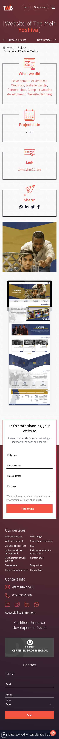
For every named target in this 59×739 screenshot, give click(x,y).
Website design (36, 85)
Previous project (17, 39)
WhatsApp (42, 7)
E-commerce (11, 565)
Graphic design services (16, 570)
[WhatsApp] (36, 604)
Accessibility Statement (20, 612)
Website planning (39, 94)
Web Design (36, 536)
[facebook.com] (7, 604)
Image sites (36, 565)
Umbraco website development (13, 552)
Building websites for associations (40, 552)
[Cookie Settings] (53, 733)
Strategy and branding (41, 541)
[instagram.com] (17, 604)
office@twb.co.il (22, 587)
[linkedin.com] (27, 604)
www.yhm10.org (29, 169)
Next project (44, 39)
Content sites (17, 90)
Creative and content (15, 545)
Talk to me (27, 508)
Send (29, 715)
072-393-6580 (22, 595)
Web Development (14, 541)
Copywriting (36, 570)
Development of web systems (15, 559)
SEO (32, 545)
